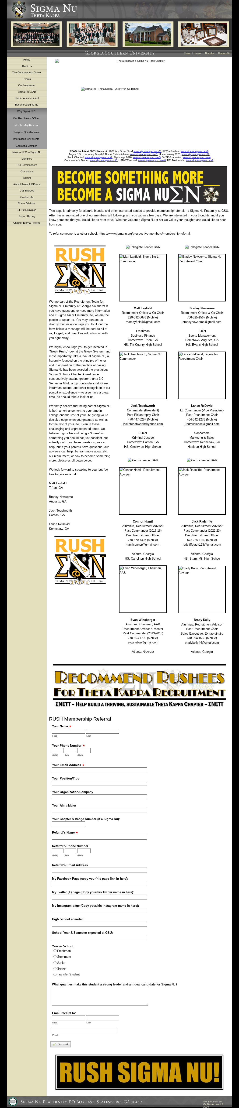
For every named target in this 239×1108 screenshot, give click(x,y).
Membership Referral (26, 125)
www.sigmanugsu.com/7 (98, 157)
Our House (27, 171)
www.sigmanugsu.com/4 (197, 157)
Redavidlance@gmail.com (202, 424)
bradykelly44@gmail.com (202, 642)
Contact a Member (26, 145)
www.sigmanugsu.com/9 (199, 160)
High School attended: (68, 919)
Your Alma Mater (64, 805)
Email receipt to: (64, 1013)
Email (55, 1035)
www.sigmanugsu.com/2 (195, 154)
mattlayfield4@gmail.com (143, 322)
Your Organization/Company (72, 792)
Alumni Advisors (27, 203)
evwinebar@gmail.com (143, 642)
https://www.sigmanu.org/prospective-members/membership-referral (144, 233)
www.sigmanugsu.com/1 (144, 154)
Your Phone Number (66, 745)
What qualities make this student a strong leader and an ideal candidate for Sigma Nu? (114, 984)
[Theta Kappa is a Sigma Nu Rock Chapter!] (139, 70)
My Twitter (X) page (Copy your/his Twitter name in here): (93, 892)
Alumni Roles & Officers (26, 184)
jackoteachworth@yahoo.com (143, 424)
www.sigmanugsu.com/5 (103, 160)
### (67, 755)
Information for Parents (26, 138)
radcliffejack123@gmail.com (202, 544)
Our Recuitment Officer (26, 118)
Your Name (60, 726)
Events (27, 79)
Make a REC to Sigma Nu (26, 152)
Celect (214, 1101)
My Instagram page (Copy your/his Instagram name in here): (95, 905)
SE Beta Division (27, 210)
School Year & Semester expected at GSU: (82, 932)
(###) (55, 755)
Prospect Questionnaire (26, 132)
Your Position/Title (65, 778)
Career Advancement (27, 98)
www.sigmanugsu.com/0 (147, 151)
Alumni (27, 177)
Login (198, 53)
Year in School (62, 946)
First (54, 736)
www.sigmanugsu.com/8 (152, 160)
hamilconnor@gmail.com (142, 544)
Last (88, 736)
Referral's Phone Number (70, 846)
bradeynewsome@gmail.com (202, 322)
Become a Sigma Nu (26, 104)
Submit (62, 1044)
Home (187, 53)
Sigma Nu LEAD (27, 91)
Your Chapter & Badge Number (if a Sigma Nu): (86, 819)
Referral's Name (63, 832)
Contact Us (224, 53)
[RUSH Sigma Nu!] (80, 270)
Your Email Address (66, 765)
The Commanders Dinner (26, 72)
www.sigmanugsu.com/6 (194, 151)
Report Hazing (27, 216)
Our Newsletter (26, 85)
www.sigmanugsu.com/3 (147, 157)
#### (80, 755)
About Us (26, 66)
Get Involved (27, 190)
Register (209, 53)
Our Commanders (27, 165)
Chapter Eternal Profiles (26, 222)
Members (26, 158)
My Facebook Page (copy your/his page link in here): (90, 878)
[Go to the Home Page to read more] (139, 116)
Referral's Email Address (70, 865)
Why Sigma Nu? (26, 111)
